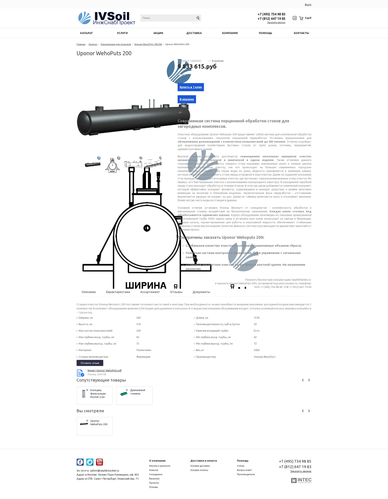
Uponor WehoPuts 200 (98, 422)
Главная (81, 44)
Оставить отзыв (90, 363)
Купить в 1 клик (191, 87)
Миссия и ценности (159, 466)
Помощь (243, 460)
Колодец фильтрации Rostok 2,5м (98, 393)
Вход (308, 4)
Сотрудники (155, 474)
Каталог (93, 44)
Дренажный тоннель (138, 392)
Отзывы (176, 292)
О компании (157, 460)
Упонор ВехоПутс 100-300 (148, 44)
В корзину (187, 99)
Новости (153, 470)
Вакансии (154, 478)
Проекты (154, 483)
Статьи (240, 466)
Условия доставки (200, 466)
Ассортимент (150, 292)
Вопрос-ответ (244, 470)
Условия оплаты (199, 470)
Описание (89, 292)
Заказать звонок (276, 22)
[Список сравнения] (294, 18)
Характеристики (118, 292)
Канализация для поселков (116, 44)
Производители (246, 474)
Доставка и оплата (203, 460)
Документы (201, 292)
